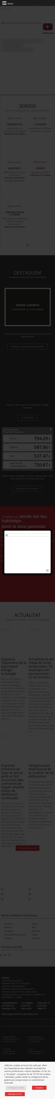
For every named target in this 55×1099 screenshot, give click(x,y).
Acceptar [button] (39, 1087)
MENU (10, 3)
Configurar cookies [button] (16, 1087)
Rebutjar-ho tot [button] (14, 1094)
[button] (4, 3)
